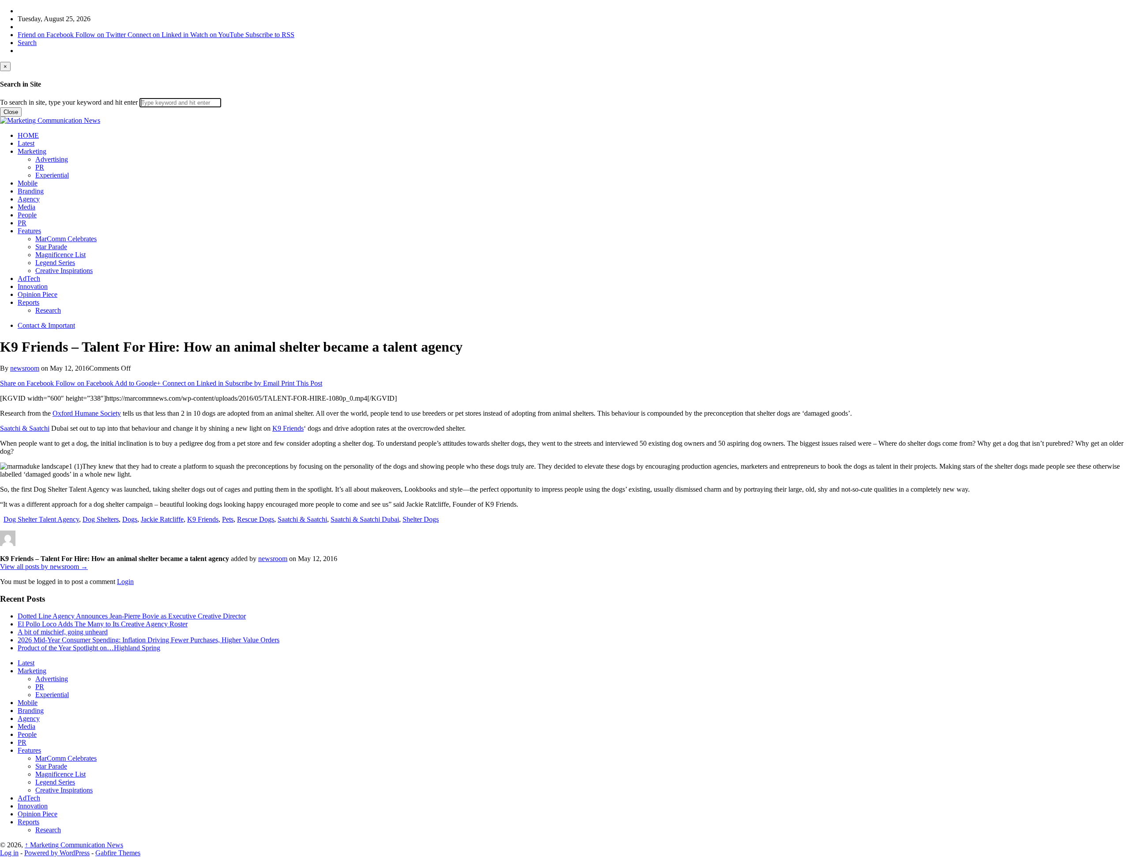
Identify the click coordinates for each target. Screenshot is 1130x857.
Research (48, 310)
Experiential (52, 175)
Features (29, 231)
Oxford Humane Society (87, 413)
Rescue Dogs (255, 519)
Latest (26, 143)
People (27, 215)
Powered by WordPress (57, 853)
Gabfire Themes (117, 853)
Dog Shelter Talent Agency (41, 519)
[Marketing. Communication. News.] (50, 120)
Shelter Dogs (421, 519)
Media (26, 207)
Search (27, 42)
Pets (228, 519)
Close (11, 112)
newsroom (24, 368)
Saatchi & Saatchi (24, 428)
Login (125, 581)
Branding (31, 191)
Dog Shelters (101, 519)
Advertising (51, 159)
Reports (28, 302)
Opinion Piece (37, 294)
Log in (9, 853)
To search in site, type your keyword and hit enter (69, 102)
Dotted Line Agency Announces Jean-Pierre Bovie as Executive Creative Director (132, 616)
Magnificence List (60, 254)
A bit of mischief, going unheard (63, 632)
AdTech (29, 278)
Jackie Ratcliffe (162, 519)
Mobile (28, 183)
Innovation (33, 286)
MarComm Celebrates (66, 239)
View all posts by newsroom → (44, 566)
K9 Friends (288, 428)
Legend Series (55, 262)
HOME (28, 135)
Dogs (129, 519)
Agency (29, 199)
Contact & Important (46, 325)
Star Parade (51, 246)
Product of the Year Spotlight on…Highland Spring (89, 648)
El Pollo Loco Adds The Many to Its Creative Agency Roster (103, 624)
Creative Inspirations (64, 270)
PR (39, 167)
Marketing (32, 151)
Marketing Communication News (74, 845)
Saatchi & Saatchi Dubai (365, 519)
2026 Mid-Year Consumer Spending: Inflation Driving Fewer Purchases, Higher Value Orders (148, 640)
